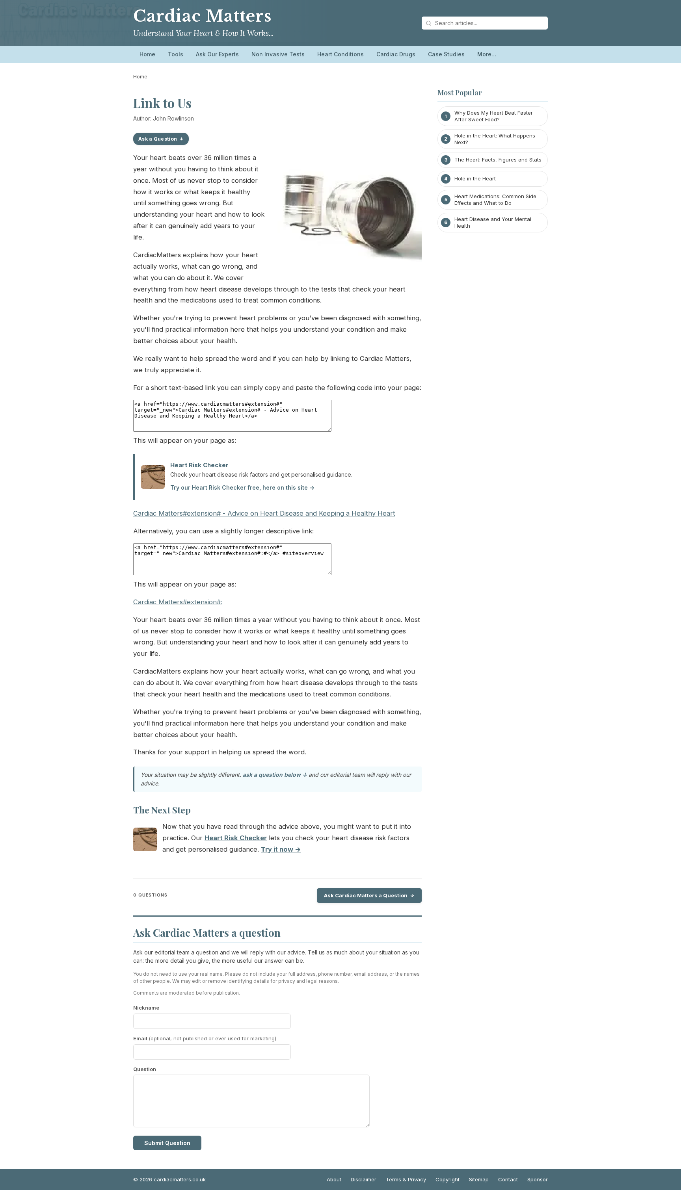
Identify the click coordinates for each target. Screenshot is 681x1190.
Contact (508, 1179)
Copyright (447, 1179)
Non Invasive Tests (278, 54)
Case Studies (446, 54)
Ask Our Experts (217, 54)
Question (144, 1069)
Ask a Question (157, 139)
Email (204, 1038)
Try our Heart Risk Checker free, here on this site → (242, 487)
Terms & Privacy (406, 1179)
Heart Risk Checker (199, 465)
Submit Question (167, 1143)
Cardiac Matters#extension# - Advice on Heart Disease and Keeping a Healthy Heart (264, 513)
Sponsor (537, 1179)
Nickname (146, 1007)
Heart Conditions (340, 54)
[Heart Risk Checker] (145, 841)
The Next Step (162, 810)
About (334, 1179)
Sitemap (479, 1179)
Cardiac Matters (202, 16)
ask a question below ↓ (275, 774)
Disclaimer (363, 1179)
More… (487, 54)
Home (147, 54)
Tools (175, 54)
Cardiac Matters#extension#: (177, 602)
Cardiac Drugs (395, 54)
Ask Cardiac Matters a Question (365, 895)
